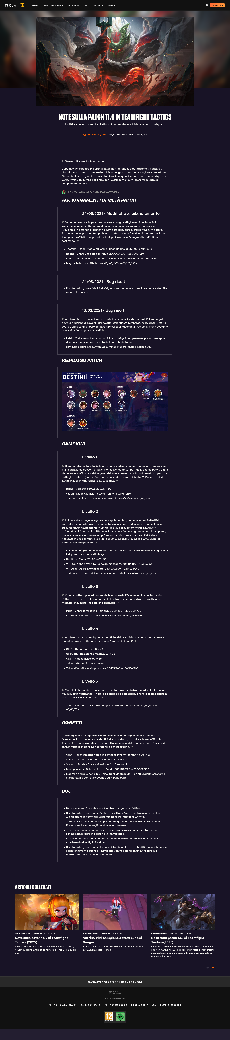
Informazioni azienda (143, 1005)
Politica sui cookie (116, 1005)
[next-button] (213, 967)
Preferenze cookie (170, 1005)
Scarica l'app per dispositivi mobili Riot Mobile (115, 982)
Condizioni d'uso (90, 1005)
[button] (94, 134)
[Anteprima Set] (22, 5)
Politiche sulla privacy (63, 1005)
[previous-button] (208, 967)
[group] (115, 927)
